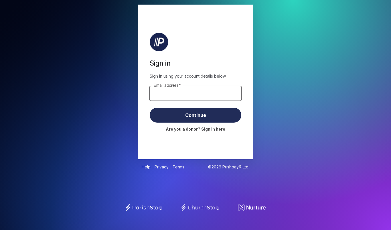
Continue (195, 115)
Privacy (162, 166)
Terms (178, 166)
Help (146, 166)
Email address (167, 85)
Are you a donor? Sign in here (195, 129)
